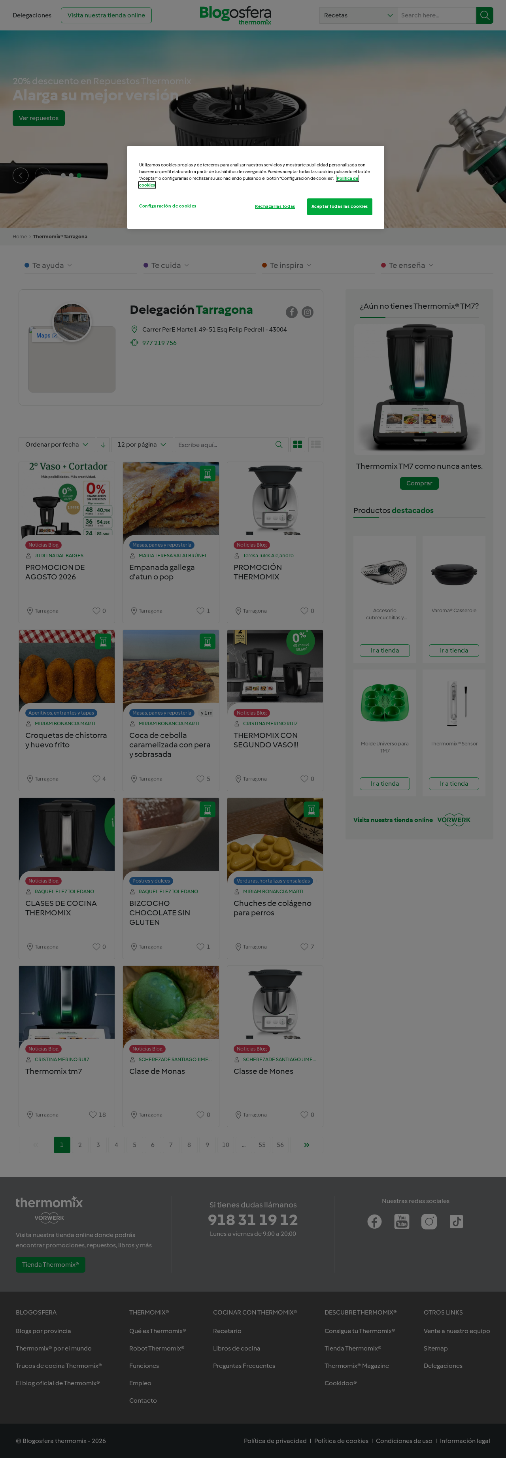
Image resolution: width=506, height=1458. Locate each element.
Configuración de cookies (167, 206)
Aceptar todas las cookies (340, 206)
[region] (255, 187)
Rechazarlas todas (275, 206)
